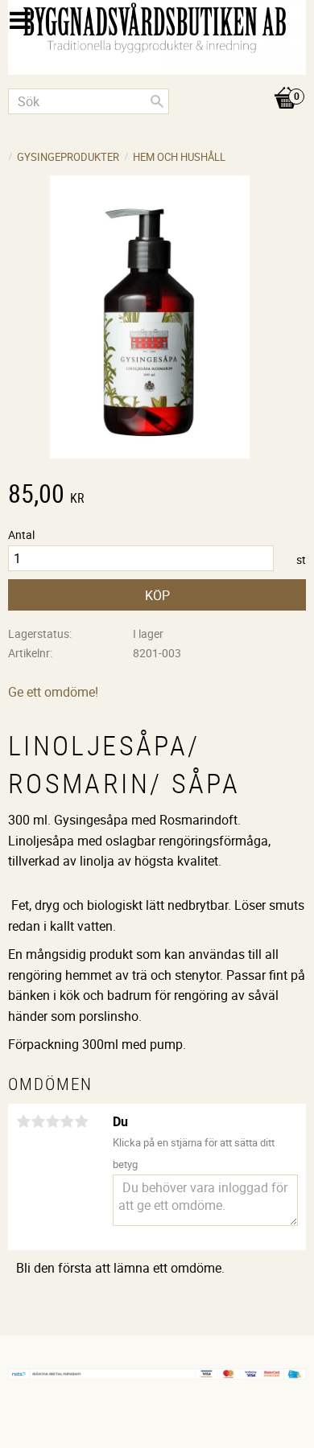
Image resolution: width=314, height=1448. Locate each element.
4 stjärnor (67, 1121)
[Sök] (157, 101)
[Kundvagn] (157, 81)
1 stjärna (23, 1121)
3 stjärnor (52, 1121)
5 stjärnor (81, 1121)
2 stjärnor (38, 1121)
